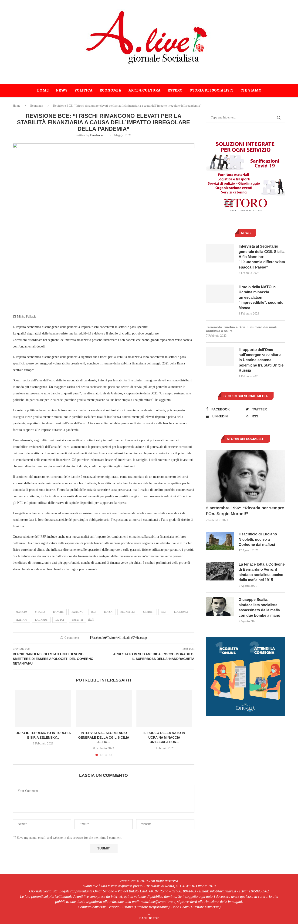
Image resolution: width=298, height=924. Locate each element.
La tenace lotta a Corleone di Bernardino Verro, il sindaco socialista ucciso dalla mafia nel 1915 (262, 572)
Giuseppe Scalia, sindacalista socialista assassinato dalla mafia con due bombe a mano (259, 607)
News (62, 90)
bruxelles (127, 611)
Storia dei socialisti (212, 90)
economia (181, 611)
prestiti (77, 619)
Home (43, 90)
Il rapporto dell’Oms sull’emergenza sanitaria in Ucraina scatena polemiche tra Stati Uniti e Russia (261, 360)
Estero (175, 90)
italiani (21, 619)
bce (93, 611)
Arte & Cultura (144, 90)
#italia (40, 611)
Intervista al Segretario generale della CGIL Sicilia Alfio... (103, 737)
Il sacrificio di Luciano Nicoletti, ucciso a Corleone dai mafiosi (258, 539)
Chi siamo (250, 90)
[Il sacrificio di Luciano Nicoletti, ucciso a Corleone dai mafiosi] (220, 541)
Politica (83, 90)
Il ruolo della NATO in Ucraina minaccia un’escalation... (164, 737)
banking (77, 611)
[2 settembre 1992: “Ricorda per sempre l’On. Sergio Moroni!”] (245, 476)
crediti (148, 611)
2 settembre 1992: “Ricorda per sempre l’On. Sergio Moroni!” (245, 511)
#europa (21, 611)
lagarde (41, 619)
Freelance (96, 135)
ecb (163, 611)
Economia (110, 90)
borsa (108, 611)
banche (58, 611)
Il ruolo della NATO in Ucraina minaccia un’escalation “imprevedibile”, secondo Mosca (261, 297)
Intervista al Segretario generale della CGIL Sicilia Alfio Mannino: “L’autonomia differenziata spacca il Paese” (262, 256)
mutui (59, 619)
